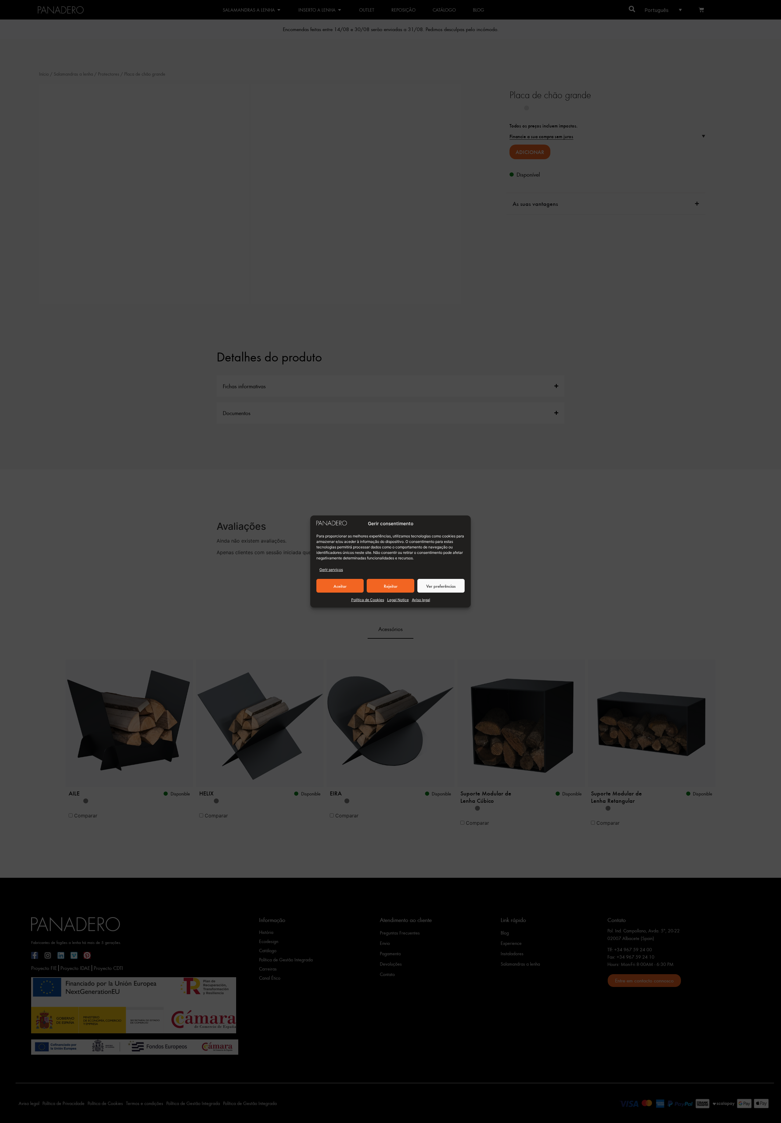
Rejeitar (391, 586)
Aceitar (340, 586)
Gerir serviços (331, 569)
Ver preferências (440, 586)
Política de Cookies (367, 599)
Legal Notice (398, 599)
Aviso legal (421, 599)
